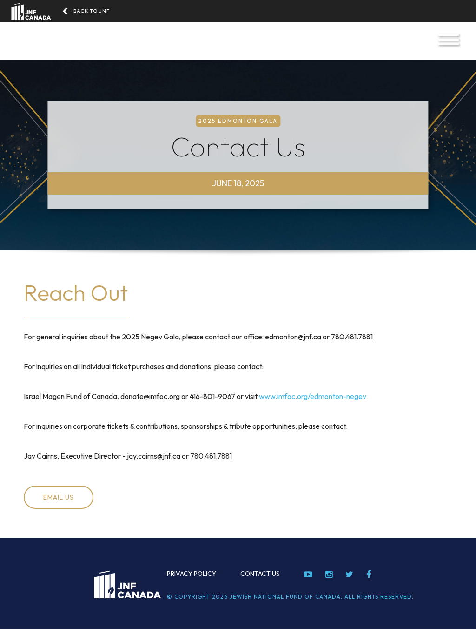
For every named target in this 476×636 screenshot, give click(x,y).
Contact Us (260, 573)
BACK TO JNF (91, 10)
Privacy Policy (191, 573)
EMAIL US (58, 497)
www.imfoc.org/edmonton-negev (312, 396)
